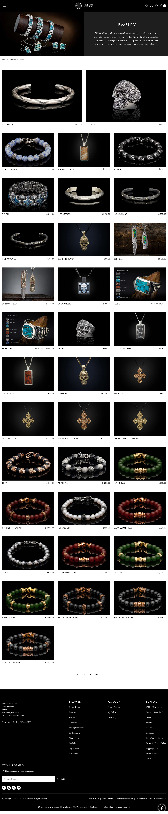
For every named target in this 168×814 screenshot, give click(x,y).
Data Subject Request (125, 798)
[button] (146, 5)
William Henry (25, 798)
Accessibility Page (90, 807)
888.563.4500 (18, 715)
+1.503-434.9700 (24, 722)
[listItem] (142, 798)
